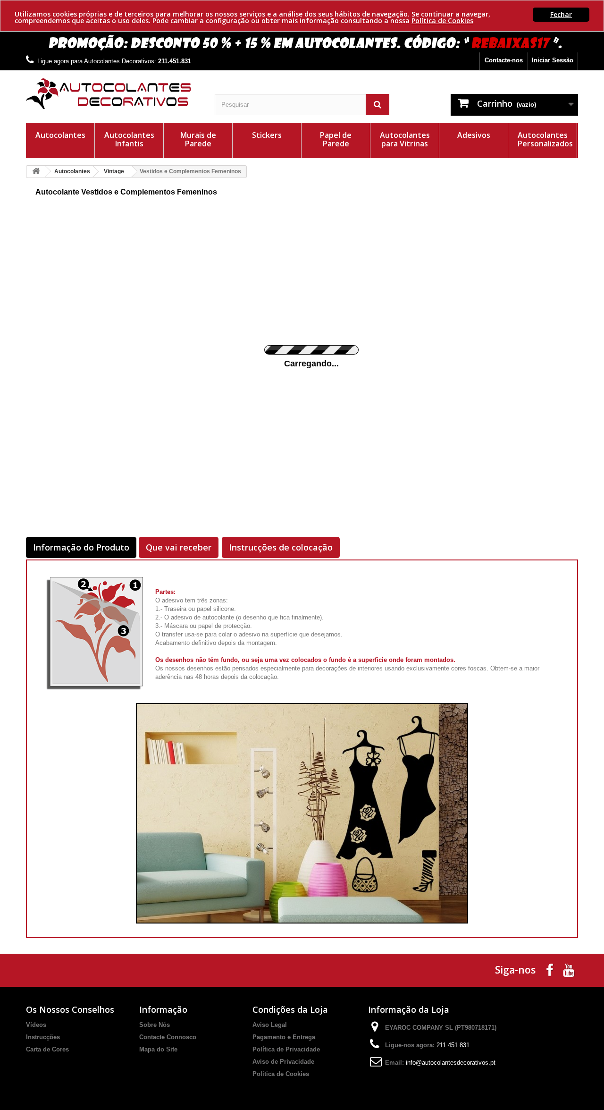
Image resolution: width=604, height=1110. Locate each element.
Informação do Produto (81, 547)
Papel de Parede (336, 139)
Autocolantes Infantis (129, 139)
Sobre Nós (154, 1024)
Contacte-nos (504, 60)
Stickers (267, 135)
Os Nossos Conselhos (70, 1009)
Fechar (561, 14)
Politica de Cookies (280, 1073)
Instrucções (43, 1037)
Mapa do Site (158, 1049)
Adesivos (473, 135)
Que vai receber (178, 547)
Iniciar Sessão (552, 60)
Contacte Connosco (167, 1037)
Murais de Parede (198, 139)
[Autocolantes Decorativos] (113, 93)
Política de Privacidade (286, 1049)
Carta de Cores (47, 1049)
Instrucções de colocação (281, 547)
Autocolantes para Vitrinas (405, 139)
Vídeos (36, 1024)
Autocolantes (60, 135)
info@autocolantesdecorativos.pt (450, 1062)
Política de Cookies (442, 20)
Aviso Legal (269, 1024)
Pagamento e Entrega (283, 1037)
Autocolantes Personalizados (545, 139)
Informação (163, 1009)
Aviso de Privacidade (283, 1061)
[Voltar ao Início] (36, 172)
